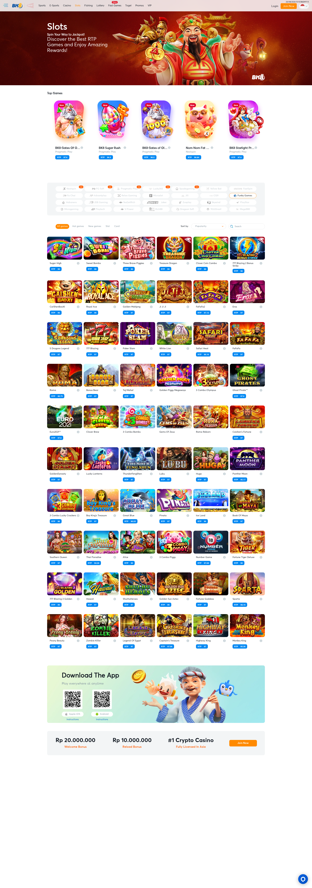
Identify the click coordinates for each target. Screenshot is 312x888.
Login (274, 6)
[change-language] (304, 6)
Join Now (288, 6)
